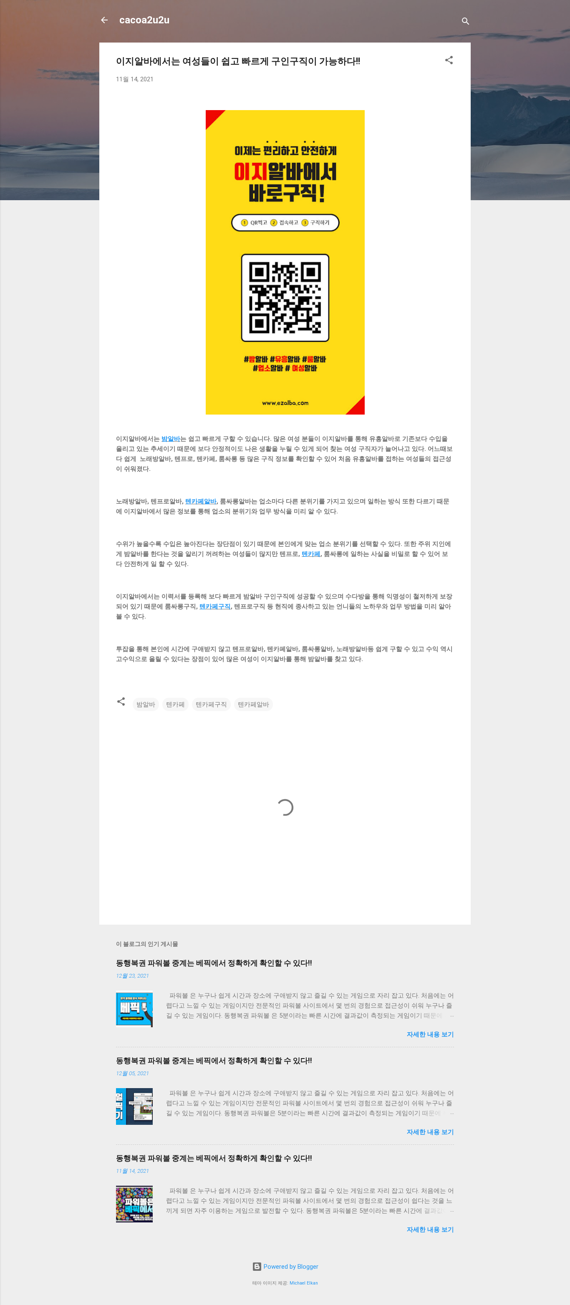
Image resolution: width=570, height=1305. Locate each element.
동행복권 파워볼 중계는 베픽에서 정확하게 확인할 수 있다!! (214, 962)
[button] (449, 61)
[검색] (466, 22)
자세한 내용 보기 (430, 1034)
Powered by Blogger (290, 1266)
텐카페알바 (201, 501)
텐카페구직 (215, 606)
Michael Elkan (304, 1283)
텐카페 (311, 554)
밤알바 (170, 439)
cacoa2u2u (144, 20)
